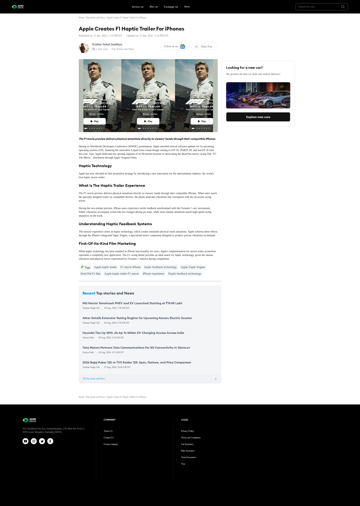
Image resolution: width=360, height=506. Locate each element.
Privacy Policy (187, 431)
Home (81, 17)
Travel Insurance (188, 457)
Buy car (154, 6)
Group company (111, 444)
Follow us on (171, 46)
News (187, 6)
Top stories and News (95, 17)
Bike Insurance (187, 450)
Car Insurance (187, 444)
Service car (138, 6)
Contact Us (109, 437)
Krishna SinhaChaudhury (107, 44)
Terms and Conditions (191, 437)
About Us (108, 431)
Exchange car (171, 6)
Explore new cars (258, 117)
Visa (183, 464)
